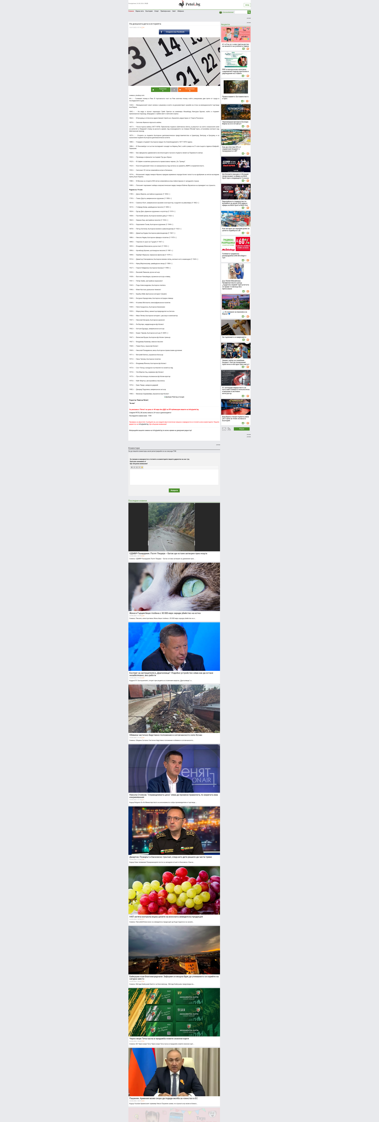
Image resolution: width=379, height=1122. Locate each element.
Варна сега (140, 11)
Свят (174, 11)
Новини (131, 11)
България (149, 11)
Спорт (156, 11)
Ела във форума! (228, 12)
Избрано (181, 11)
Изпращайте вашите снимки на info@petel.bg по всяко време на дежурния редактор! (160, 430)
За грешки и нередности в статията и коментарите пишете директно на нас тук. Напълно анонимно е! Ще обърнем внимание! (160, 461)
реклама (249, 18)
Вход (247, 5)
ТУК (174, 451)
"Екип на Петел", (142, 400)
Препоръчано (165, 11)
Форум (241, 429)
